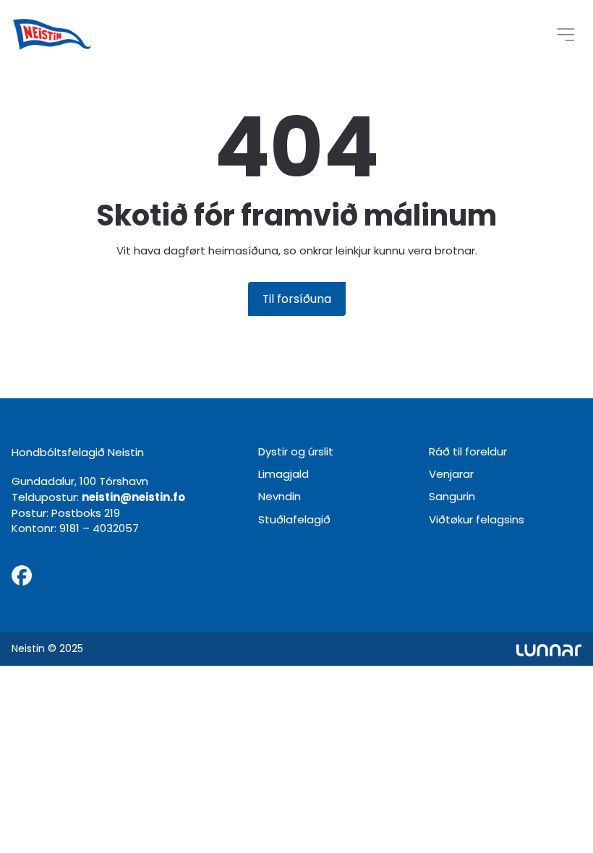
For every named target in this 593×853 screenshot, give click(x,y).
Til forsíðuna (297, 299)
